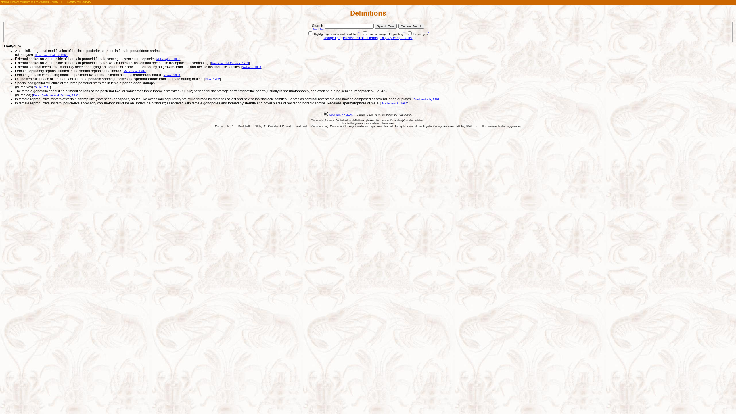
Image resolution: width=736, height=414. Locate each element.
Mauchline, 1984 (135, 71)
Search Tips (318, 29)
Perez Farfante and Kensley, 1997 (56, 95)
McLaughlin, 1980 (168, 59)
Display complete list (396, 38)
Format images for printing (385, 34)
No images (420, 34)
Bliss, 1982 (212, 79)
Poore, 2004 (172, 75)
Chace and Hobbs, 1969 (51, 55)
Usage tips (332, 38)
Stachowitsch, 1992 (426, 99)
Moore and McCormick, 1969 (230, 63)
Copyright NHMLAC (340, 114)
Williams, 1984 (251, 67)
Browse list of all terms (360, 38)
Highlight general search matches (335, 34)
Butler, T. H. (42, 87)
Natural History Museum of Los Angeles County (29, 2)
